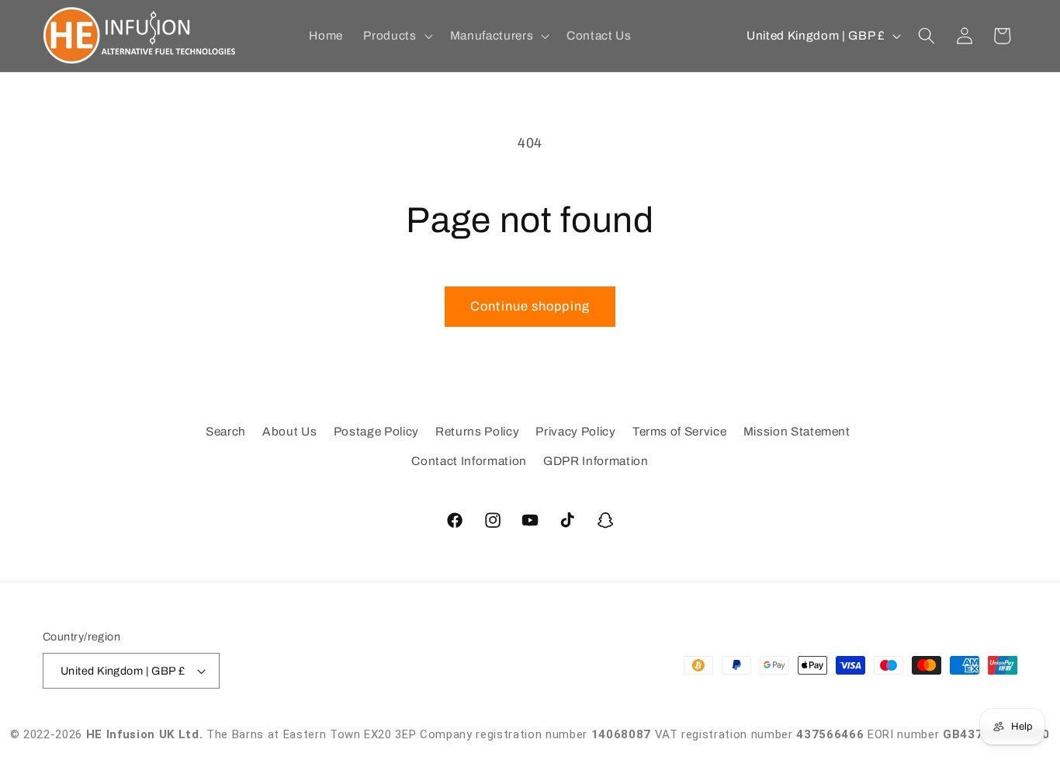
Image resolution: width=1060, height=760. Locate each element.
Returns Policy (477, 431)
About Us (289, 431)
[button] (396, 36)
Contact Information (469, 460)
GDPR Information (596, 460)
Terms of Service (679, 431)
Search (226, 431)
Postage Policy (376, 431)
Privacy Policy (575, 431)
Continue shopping (530, 306)
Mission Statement (796, 431)
